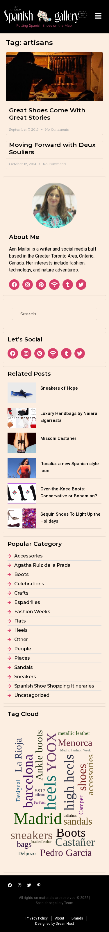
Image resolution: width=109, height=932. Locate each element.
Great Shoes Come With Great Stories (47, 114)
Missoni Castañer (58, 438)
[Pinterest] (41, 284)
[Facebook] (14, 284)
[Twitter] (81, 284)
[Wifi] (54, 284)
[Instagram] (27, 284)
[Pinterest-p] (39, 885)
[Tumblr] (67, 284)
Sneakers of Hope (59, 388)
